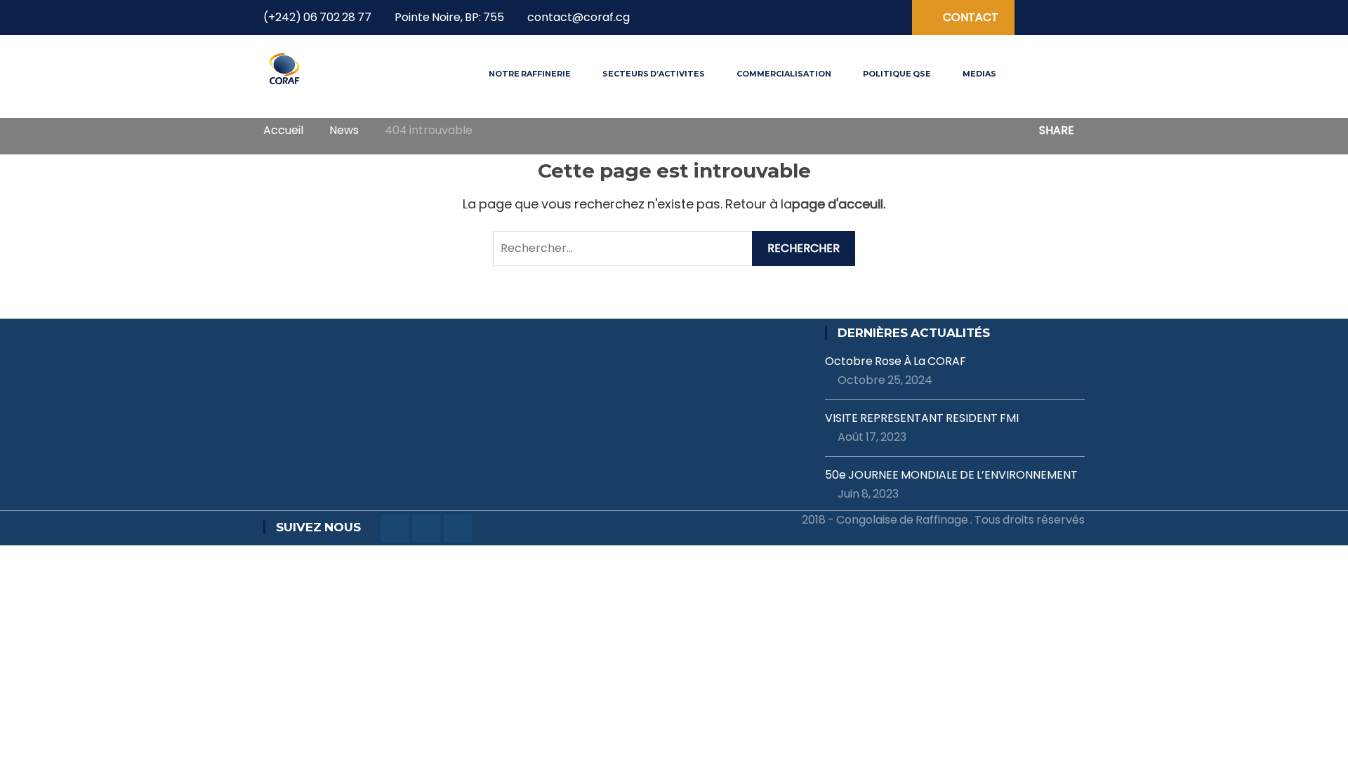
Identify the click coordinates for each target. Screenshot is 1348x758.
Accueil (283, 130)
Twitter (838, 18)
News (344, 130)
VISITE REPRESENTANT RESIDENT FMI (922, 418)
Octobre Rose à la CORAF (895, 361)
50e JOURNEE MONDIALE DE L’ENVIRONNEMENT (951, 475)
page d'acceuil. (838, 204)
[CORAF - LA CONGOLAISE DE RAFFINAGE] (285, 68)
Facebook (814, 18)
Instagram (862, 18)
